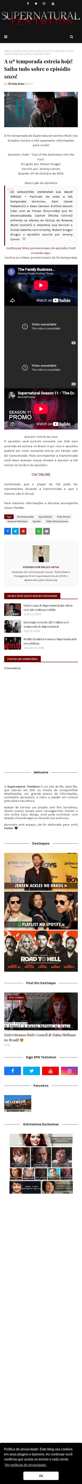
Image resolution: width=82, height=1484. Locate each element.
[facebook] (28, 3)
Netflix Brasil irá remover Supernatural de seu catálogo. (50, 641)
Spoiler (37, 521)
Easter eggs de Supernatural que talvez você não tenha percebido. (48, 607)
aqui (30, 818)
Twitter (19, 508)
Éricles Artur (16, 83)
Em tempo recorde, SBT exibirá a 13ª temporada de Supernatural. (46, 624)
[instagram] (44, 3)
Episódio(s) (45, 516)
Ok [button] (41, 1475)
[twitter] (36, 3)
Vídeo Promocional (33, 50)
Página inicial (11, 50)
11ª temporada (25, 516)
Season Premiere (17, 521)
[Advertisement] (41, 1242)
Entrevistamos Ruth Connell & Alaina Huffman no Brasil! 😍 (40, 1037)
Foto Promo (63, 516)
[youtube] (53, 3)
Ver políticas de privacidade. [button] (26, 1465)
